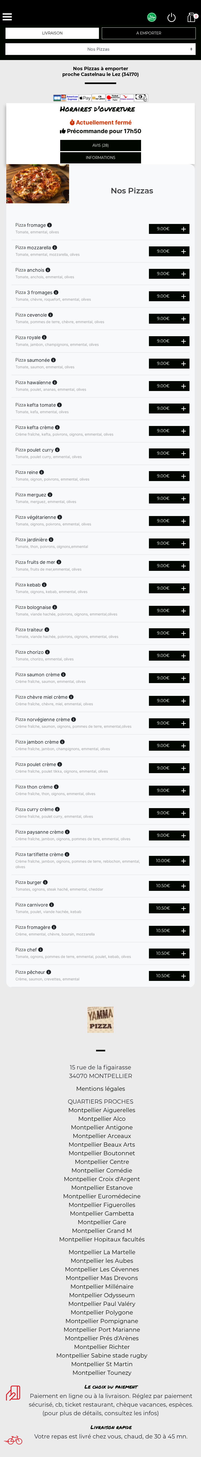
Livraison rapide (111, 1427)
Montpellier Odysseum (102, 1295)
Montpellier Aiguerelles (101, 1110)
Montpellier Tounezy (101, 1372)
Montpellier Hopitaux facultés (102, 1239)
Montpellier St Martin (102, 1364)
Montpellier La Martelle (102, 1252)
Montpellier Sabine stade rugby (101, 1355)
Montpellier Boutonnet (102, 1153)
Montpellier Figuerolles (102, 1205)
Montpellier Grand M (102, 1230)
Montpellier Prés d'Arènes (102, 1338)
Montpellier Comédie (101, 1170)
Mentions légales (100, 1088)
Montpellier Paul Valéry (101, 1303)
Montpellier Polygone (102, 1312)
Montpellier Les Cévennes (102, 1269)
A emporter (148, 33)
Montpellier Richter (102, 1347)
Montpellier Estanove (102, 1187)
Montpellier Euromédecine (102, 1196)
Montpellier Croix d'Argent (102, 1179)
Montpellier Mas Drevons (102, 1278)
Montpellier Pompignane (101, 1321)
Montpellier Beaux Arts (102, 1144)
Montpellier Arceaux (102, 1136)
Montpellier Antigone (102, 1127)
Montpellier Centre (102, 1161)
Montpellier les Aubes (102, 1260)
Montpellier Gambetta (102, 1213)
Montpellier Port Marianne (102, 1329)
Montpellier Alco (102, 1118)
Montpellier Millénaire (101, 1286)
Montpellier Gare (102, 1222)
